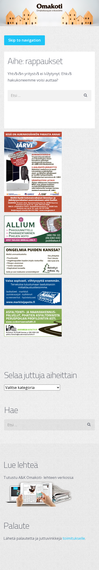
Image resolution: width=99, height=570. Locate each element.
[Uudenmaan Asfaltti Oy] (49, 322)
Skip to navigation (24, 40)
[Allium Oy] (49, 229)
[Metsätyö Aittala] (49, 260)
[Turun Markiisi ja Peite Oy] (49, 291)
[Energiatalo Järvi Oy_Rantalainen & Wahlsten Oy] (49, 172)
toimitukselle (74, 538)
